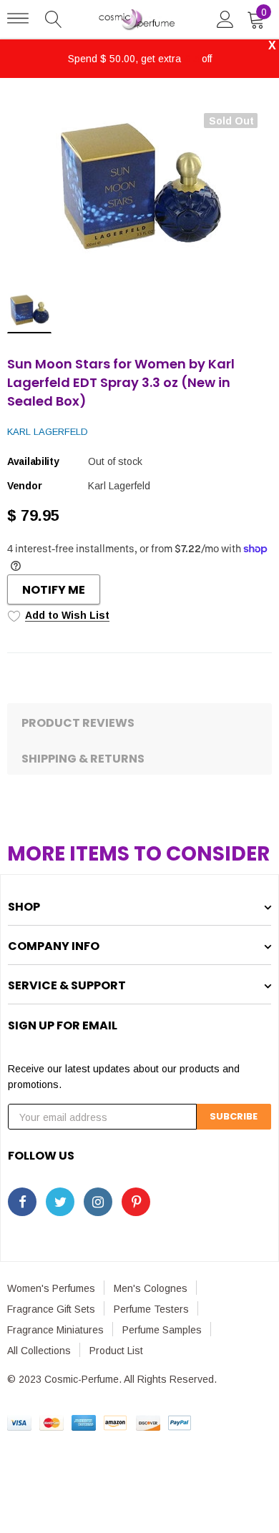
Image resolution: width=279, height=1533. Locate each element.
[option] (139, 188)
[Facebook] (22, 1201)
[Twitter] (60, 1201)
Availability (33, 461)
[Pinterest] (136, 1201)
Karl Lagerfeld (47, 431)
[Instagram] (98, 1201)
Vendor (24, 485)
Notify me (53, 590)
